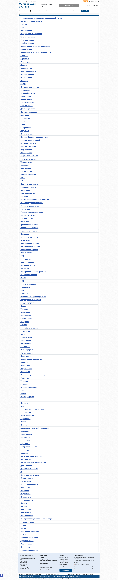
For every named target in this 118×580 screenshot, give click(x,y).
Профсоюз (24, 234)
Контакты (42, 557)
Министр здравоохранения (31, 203)
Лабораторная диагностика (31, 359)
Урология (24, 381)
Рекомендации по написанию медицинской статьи (41, 18)
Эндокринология (27, 415)
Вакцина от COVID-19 (29, 237)
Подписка (85, 1)
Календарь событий (94, 1)
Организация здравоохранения (33, 297)
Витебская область (28, 187)
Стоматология (26, 319)
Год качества (25, 459)
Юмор (22, 124)
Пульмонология (26, 516)
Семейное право (27, 522)
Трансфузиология (27, 37)
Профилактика (26, 513)
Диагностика (25, 472)
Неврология (25, 372)
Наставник (24, 491)
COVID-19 (24, 362)
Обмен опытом (26, 500)
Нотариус (24, 403)
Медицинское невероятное (31, 212)
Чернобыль (25, 547)
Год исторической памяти (31, 21)
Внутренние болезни (28, 447)
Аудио (22, 121)
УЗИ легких (25, 287)
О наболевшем (26, 78)
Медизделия (25, 481)
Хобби (23, 390)
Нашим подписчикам (29, 184)
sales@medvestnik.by (64, 567)
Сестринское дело (27, 265)
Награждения (26, 150)
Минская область (27, 193)
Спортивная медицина (29, 531)
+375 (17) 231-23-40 (63, 561)
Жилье (23, 394)
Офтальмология (26, 353)
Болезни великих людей (30, 140)
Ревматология (26, 171)
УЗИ (22, 256)
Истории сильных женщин (31, 34)
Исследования (26, 153)
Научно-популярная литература (33, 375)
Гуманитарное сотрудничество (33, 462)
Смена (23, 528)
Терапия (23, 325)
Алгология (24, 431)
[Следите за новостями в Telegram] (28, 1)
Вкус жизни (25, 444)
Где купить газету (44, 563)
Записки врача (26, 106)
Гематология (25, 344)
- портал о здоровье (82, 564)
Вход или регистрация (93, 5)
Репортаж (24, 322)
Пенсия (23, 406)
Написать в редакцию (66, 570)
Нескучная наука (27, 134)
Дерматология (26, 99)
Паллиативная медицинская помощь (35, 46)
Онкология (24, 378)
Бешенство (25, 437)
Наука (22, 334)
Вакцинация (25, 441)
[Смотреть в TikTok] (31, 1)
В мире (23, 84)
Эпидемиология (26, 315)
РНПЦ (22, 178)
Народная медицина (28, 112)
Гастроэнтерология (28, 175)
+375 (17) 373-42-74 (63, 559)
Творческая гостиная (29, 156)
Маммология (25, 96)
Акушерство (25, 419)
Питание (23, 506)
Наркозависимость (28, 71)
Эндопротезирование (29, 550)
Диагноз (23, 65)
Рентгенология (26, 218)
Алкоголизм (25, 115)
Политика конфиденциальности (59, 576)
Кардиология (25, 412)
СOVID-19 (24, 56)
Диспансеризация (27, 109)
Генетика (24, 453)
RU (33, 1)
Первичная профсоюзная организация (49, 560)
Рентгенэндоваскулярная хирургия (34, 200)
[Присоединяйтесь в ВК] (21, 1)
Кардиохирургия (27, 303)
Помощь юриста (27, 397)
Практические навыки (29, 243)
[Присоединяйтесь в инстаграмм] (19, 1)
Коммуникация (26, 478)
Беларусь (24, 196)
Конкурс (23, 24)
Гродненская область (29, 225)
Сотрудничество (27, 40)
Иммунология (26, 68)
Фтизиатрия (25, 62)
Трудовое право (26, 541)
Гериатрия (24, 59)
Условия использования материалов (73, 576)
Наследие (24, 81)
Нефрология (25, 494)
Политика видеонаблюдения (52, 574)
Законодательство (28, 159)
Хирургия (24, 309)
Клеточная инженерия (29, 475)
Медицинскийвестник (27, 5)
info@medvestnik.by (63, 562)
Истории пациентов (28, 74)
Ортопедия (24, 165)
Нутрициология (26, 497)
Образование (25, 168)
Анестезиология (27, 103)
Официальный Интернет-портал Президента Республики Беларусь (84, 558)
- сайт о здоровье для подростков (85, 566)
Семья (23, 525)
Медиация (24, 131)
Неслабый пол (26, 31)
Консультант (25, 400)
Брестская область (28, 284)
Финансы (24, 422)
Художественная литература (32, 409)
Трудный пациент (27, 93)
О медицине (25, 90)
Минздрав (24, 269)
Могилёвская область (29, 228)
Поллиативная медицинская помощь (35, 53)
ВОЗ (22, 281)
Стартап (23, 534)
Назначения (25, 190)
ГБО (22, 290)
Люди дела (25, 240)
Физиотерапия (26, 49)
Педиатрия (24, 306)
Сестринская (25, 128)
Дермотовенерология (29, 469)
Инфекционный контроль (30, 300)
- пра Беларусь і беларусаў (84, 568)
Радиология (25, 118)
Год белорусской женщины (31, 456)
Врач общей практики (29, 328)
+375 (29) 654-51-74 (63, 566)
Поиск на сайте (69, 5)
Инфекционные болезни (30, 247)
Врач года (24, 450)
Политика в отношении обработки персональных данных (79, 574)
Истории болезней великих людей (34, 137)
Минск (23, 278)
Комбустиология (27, 43)
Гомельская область (28, 231)
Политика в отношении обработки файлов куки (30, 574)
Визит (22, 27)
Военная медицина (28, 215)
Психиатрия (25, 365)
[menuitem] (21, 11)
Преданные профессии (29, 87)
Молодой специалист (29, 484)
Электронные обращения (46, 559)
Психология (25, 312)
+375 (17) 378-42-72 (63, 557)
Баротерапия (25, 259)
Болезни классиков (28, 146)
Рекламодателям (44, 562)
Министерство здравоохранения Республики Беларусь (84, 561)
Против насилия (27, 262)
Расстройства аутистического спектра (36, 519)
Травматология (26, 162)
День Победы (26, 466)
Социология (25, 331)
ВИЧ (22, 181)
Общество (24, 222)
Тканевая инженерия (29, 538)
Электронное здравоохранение (33, 272)
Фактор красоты (27, 544)
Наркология (25, 488)
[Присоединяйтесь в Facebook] (24, 1)
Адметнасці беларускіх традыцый (34, 428)
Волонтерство (26, 340)
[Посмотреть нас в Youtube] (26, 1)
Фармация (24, 293)
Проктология (25, 509)
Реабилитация (26, 337)
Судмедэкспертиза (28, 143)
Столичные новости (28, 275)
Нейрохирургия (26, 350)
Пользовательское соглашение (45, 576)
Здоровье (24, 384)
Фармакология (26, 253)
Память (23, 503)
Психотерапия (26, 356)
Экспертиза (25, 209)
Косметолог (25, 347)
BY (36, 1)
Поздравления (26, 369)
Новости (23, 425)
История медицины (28, 387)
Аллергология (26, 434)
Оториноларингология (29, 206)
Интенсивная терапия (29, 250)
